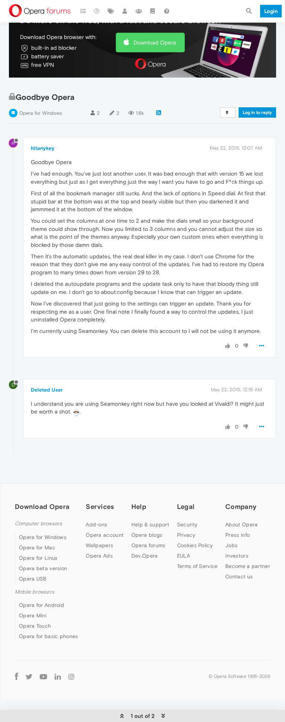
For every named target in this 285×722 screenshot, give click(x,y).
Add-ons (96, 524)
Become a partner (247, 566)
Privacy (186, 535)
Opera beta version (43, 568)
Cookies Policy (195, 545)
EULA (183, 556)
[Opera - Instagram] (71, 676)
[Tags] (111, 11)
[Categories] (83, 11)
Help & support (150, 524)
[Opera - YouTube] (43, 676)
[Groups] (139, 11)
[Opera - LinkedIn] (58, 676)
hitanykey (43, 148)
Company (240, 506)
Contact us (239, 576)
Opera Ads (99, 556)
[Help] (167, 11)
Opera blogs (146, 535)
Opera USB (33, 579)
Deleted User (47, 390)
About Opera (241, 524)
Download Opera (155, 42)
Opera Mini (32, 615)
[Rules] (153, 11)
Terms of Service (197, 566)
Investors (236, 556)
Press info (237, 535)
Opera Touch (35, 626)
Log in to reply (257, 112)
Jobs (231, 545)
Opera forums (148, 545)
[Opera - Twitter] (29, 676)
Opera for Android (41, 605)
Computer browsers (38, 523)
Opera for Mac (37, 548)
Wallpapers (99, 545)
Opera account (105, 535)
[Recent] (97, 11)
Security (187, 524)
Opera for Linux (38, 558)
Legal (186, 506)
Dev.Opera (144, 556)
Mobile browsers (34, 592)
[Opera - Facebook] (16, 676)
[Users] (125, 11)
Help (138, 506)
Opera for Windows (40, 113)
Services (100, 506)
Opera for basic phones (48, 636)
